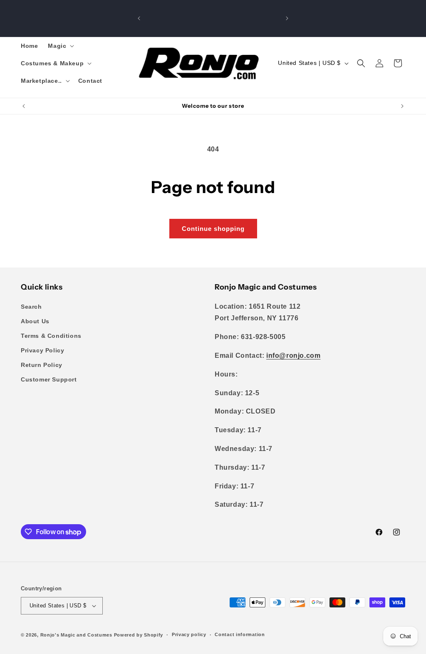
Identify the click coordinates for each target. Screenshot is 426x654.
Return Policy (41, 365)
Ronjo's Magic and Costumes (76, 634)
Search (31, 306)
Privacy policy (189, 634)
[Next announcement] (287, 18)
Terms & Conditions (51, 335)
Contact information (240, 634)
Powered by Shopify (138, 634)
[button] (60, 45)
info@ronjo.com (293, 355)
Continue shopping (213, 228)
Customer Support (49, 379)
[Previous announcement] (139, 18)
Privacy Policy (42, 350)
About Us (35, 321)
